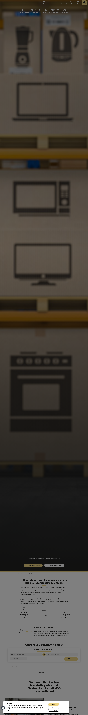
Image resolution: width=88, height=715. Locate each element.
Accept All (53, 704)
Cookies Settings (54, 710)
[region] (36, 707)
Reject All (53, 707)
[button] (3, 708)
